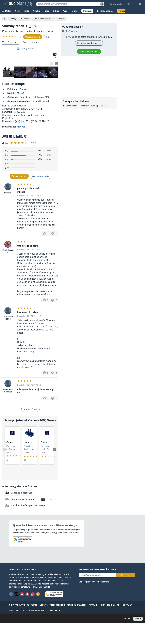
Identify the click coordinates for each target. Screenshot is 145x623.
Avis (25, 42)
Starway (12, 19)
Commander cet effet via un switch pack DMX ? (87, 106)
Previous (51, 63)
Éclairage (25, 19)
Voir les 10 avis (30, 409)
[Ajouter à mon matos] (35, 26)
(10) (19, 37)
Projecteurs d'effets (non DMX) (35, 97)
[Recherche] (102, 4)
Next (56, 63)
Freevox (21, 127)
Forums (35, 42)
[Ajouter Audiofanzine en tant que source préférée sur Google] (22, 539)
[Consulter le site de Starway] (29, 26)
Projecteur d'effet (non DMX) (16, 31)
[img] (9, 36)
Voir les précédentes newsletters (94, 582)
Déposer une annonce (89, 51)
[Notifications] (140, 4)
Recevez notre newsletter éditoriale (97, 570)
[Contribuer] (46, 37)
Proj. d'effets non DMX (43, 19)
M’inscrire (125, 575)
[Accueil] (4, 19)
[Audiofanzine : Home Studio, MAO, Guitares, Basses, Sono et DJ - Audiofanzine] (17, 4)
